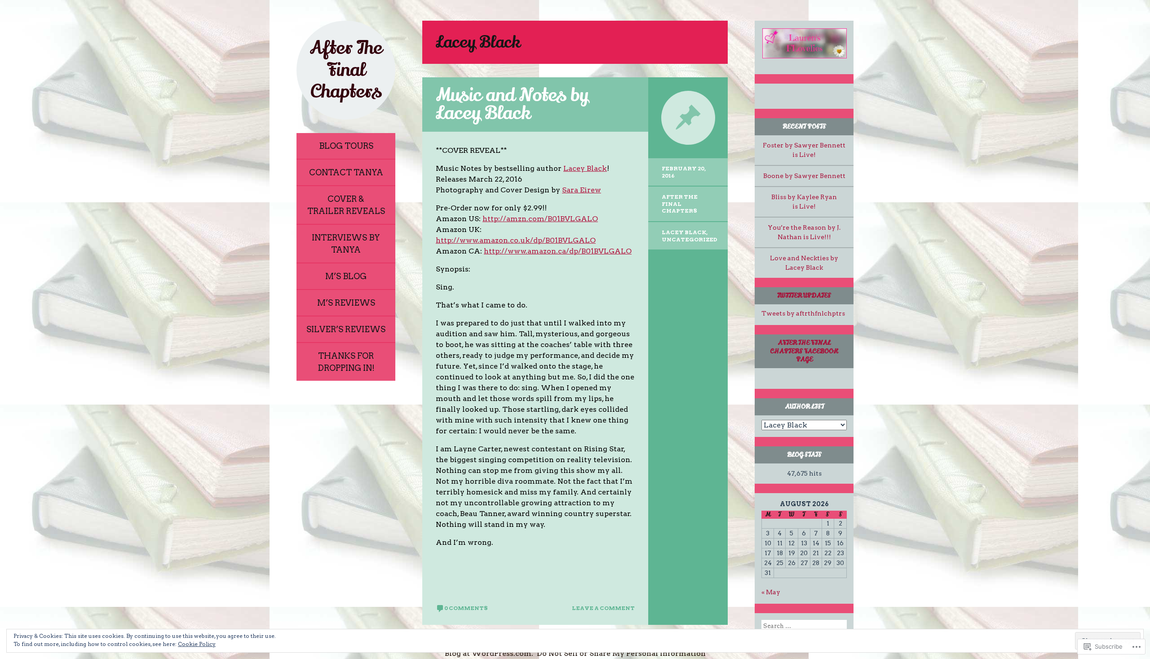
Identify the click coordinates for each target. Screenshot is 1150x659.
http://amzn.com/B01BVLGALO (540, 218)
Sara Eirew (581, 190)
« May (770, 592)
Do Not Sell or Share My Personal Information (621, 653)
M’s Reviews (346, 302)
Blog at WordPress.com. (489, 653)
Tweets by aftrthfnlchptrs (803, 313)
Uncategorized (689, 239)
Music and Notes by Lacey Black (512, 104)
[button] (804, 43)
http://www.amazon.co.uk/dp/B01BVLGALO (516, 240)
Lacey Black (585, 168)
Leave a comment (603, 608)
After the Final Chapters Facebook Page (804, 350)
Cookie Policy (197, 644)
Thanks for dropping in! (346, 362)
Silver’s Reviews (345, 329)
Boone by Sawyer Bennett (804, 175)
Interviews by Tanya (346, 243)
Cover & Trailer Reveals (346, 205)
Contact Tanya (346, 172)
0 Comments (466, 608)
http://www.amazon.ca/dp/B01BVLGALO (558, 251)
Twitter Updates (804, 295)
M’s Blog (346, 276)
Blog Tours (346, 146)
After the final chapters (680, 203)
